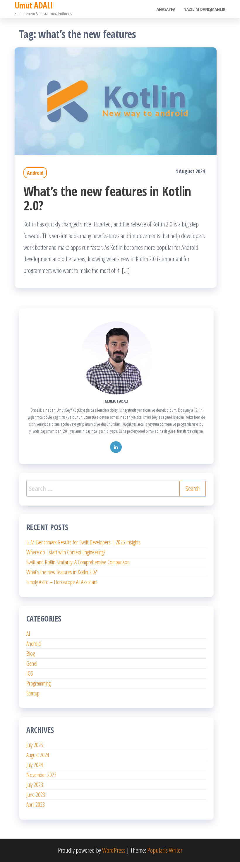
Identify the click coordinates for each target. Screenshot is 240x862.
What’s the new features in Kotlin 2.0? (107, 198)
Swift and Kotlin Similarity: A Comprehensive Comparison (78, 562)
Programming (38, 683)
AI (28, 634)
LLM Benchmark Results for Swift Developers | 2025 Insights (83, 542)
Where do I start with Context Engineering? (65, 552)
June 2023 (35, 795)
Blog (30, 653)
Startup (33, 693)
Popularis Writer (164, 850)
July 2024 (34, 765)
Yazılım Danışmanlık (204, 9)
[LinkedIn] (116, 447)
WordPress (113, 850)
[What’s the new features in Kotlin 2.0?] (116, 100)
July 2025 (34, 745)
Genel (31, 663)
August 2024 (37, 755)
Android (35, 172)
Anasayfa (166, 9)
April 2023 (35, 805)
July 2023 (34, 785)
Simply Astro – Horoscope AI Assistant (61, 582)
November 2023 (41, 775)
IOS (29, 673)
